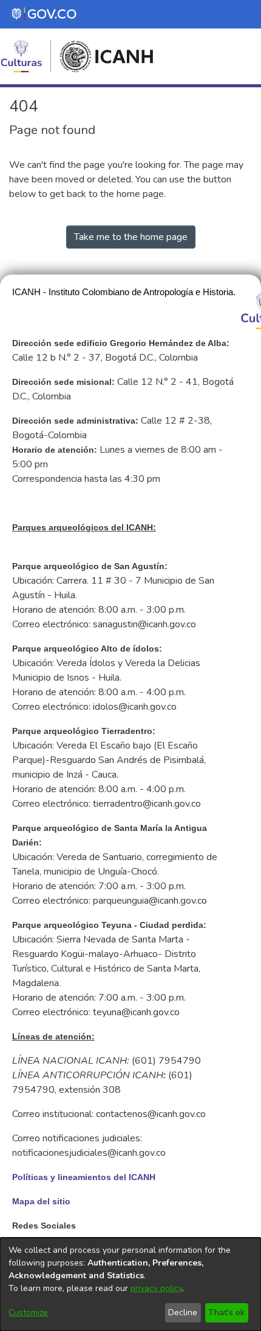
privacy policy (156, 1288)
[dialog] (130, 1284)
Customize (28, 1312)
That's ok (226, 1312)
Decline (182, 1312)
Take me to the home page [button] (131, 237)
